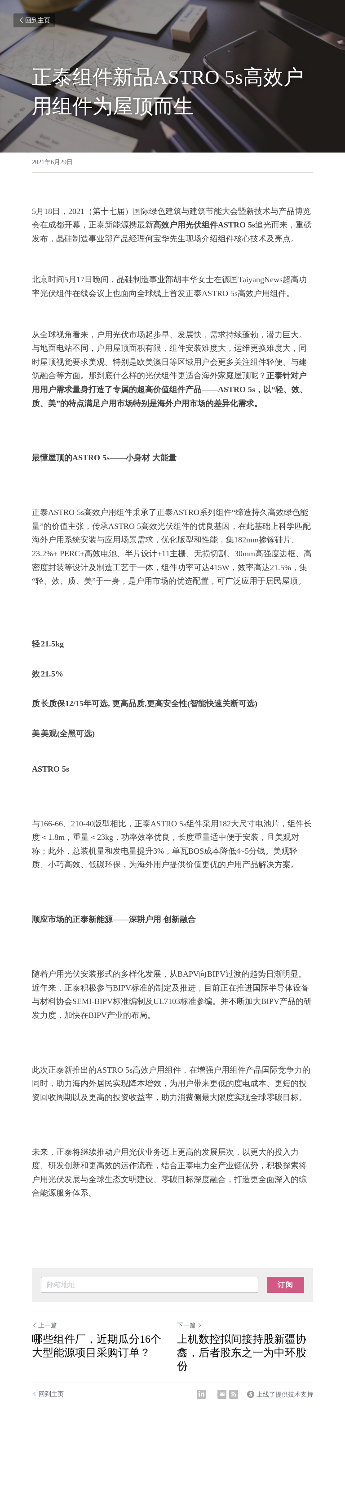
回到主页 (37, 20)
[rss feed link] (233, 1394)
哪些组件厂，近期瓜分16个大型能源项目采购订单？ (96, 1345)
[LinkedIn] (201, 1394)
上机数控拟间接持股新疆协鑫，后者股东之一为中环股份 (241, 1352)
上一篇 (47, 1325)
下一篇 (186, 1325)
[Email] (221, 1394)
